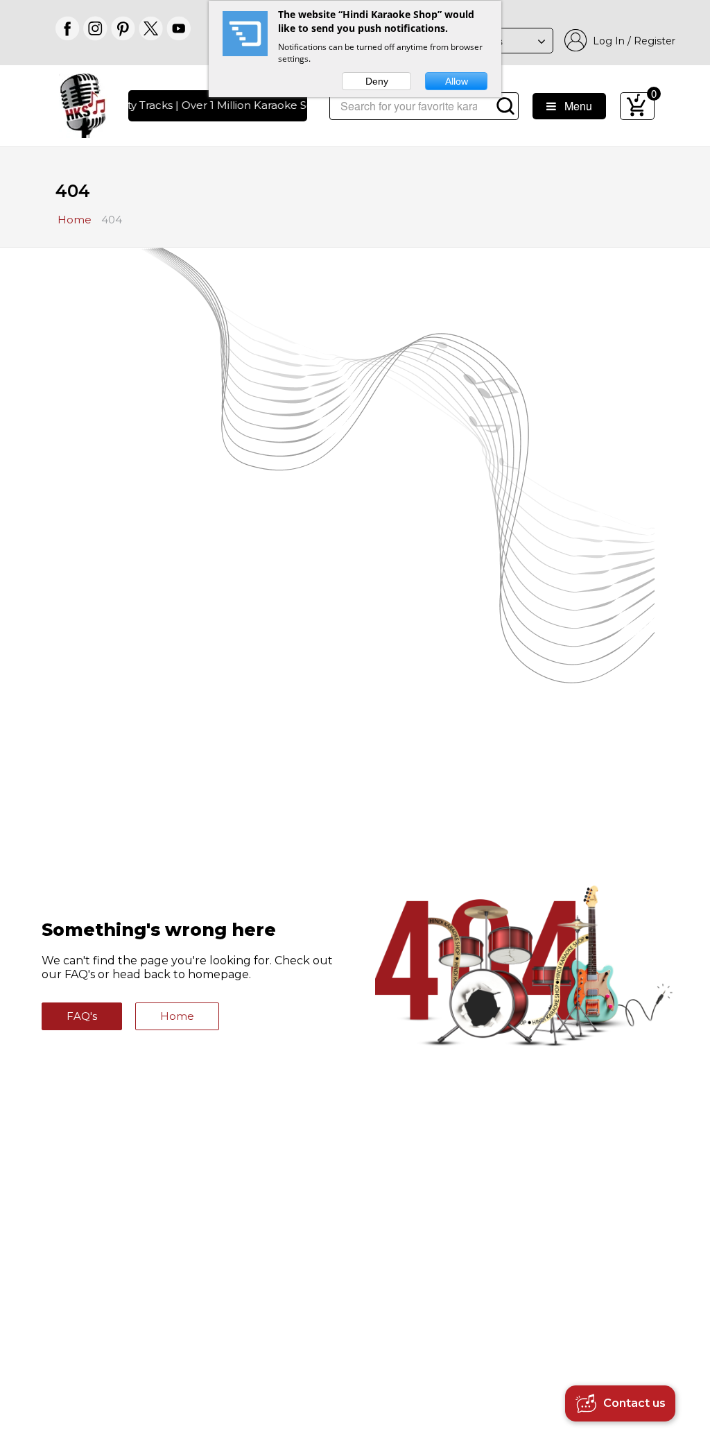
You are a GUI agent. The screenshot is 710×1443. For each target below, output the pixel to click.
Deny (376, 81)
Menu (574, 106)
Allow (456, 81)
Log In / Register (631, 41)
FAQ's (82, 1016)
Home (177, 1016)
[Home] (83, 104)
